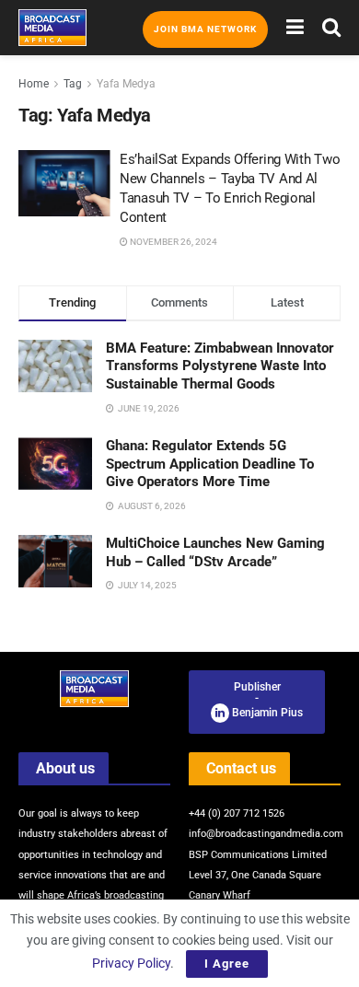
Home (33, 83)
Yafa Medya (126, 83)
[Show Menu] (295, 27)
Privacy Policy (131, 963)
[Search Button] (331, 27)
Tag (73, 83)
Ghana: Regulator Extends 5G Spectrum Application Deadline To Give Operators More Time (210, 463)
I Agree (226, 963)
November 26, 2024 (172, 242)
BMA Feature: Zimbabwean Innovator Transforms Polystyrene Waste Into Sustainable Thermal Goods (220, 366)
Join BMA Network (205, 29)
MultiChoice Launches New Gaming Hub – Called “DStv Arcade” (215, 552)
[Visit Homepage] (52, 27)
